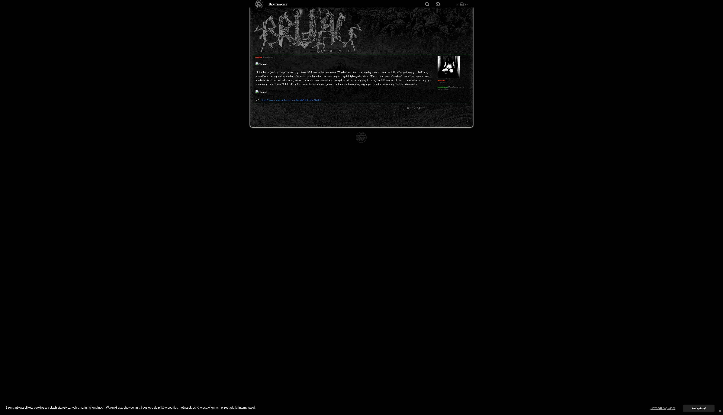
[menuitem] (467, 120)
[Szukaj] (427, 4)
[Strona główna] (259, 4)
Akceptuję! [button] (699, 408)
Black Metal (416, 108)
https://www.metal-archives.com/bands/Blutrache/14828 (291, 100)
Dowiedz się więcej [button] (663, 408)
